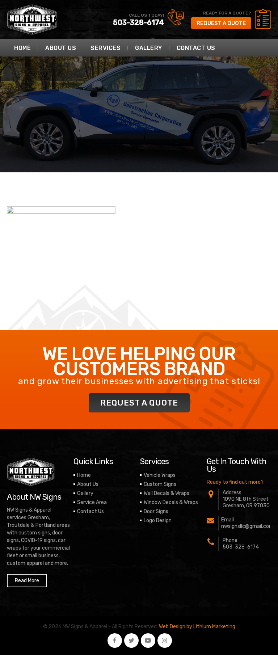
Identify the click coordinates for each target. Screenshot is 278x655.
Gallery (148, 48)
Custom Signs (160, 484)
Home (22, 48)
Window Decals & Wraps (171, 502)
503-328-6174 (138, 22)
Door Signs (156, 511)
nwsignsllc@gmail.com (247, 526)
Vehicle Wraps (160, 475)
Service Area (92, 502)
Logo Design (158, 520)
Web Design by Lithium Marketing (197, 626)
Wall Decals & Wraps (166, 493)
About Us (60, 48)
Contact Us (196, 48)
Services (105, 48)
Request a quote (221, 23)
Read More (27, 581)
